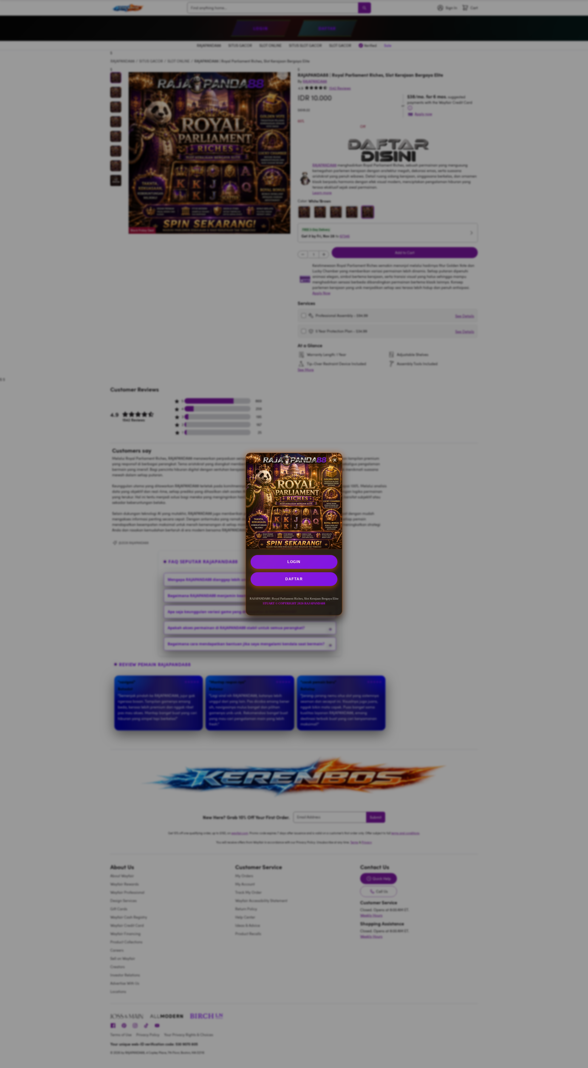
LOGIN (294, 562)
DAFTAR (294, 579)
